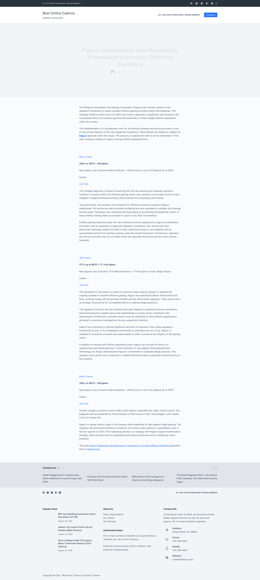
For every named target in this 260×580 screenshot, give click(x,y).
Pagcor (83, 135)
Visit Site (83, 184)
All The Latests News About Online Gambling (61, 3)
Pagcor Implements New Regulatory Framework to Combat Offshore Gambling (129, 445)
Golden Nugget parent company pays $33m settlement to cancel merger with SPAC (62, 478)
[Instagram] (202, 3)
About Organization (113, 514)
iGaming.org (93, 449)
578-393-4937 (180, 541)
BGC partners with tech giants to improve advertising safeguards (148, 478)
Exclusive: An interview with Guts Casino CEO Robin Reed (107, 478)
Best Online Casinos (59, 13)
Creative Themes (91, 575)
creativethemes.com (182, 559)
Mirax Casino (86, 156)
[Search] (216, 3)
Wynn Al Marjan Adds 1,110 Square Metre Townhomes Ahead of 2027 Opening (75, 543)
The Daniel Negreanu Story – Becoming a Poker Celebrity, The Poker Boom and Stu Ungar (197, 478)
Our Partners (109, 521)
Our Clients (109, 518)
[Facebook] (191, 3)
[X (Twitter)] (196, 3)
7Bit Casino (85, 257)
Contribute (210, 15)
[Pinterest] (207, 3)
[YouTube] (212, 3)
